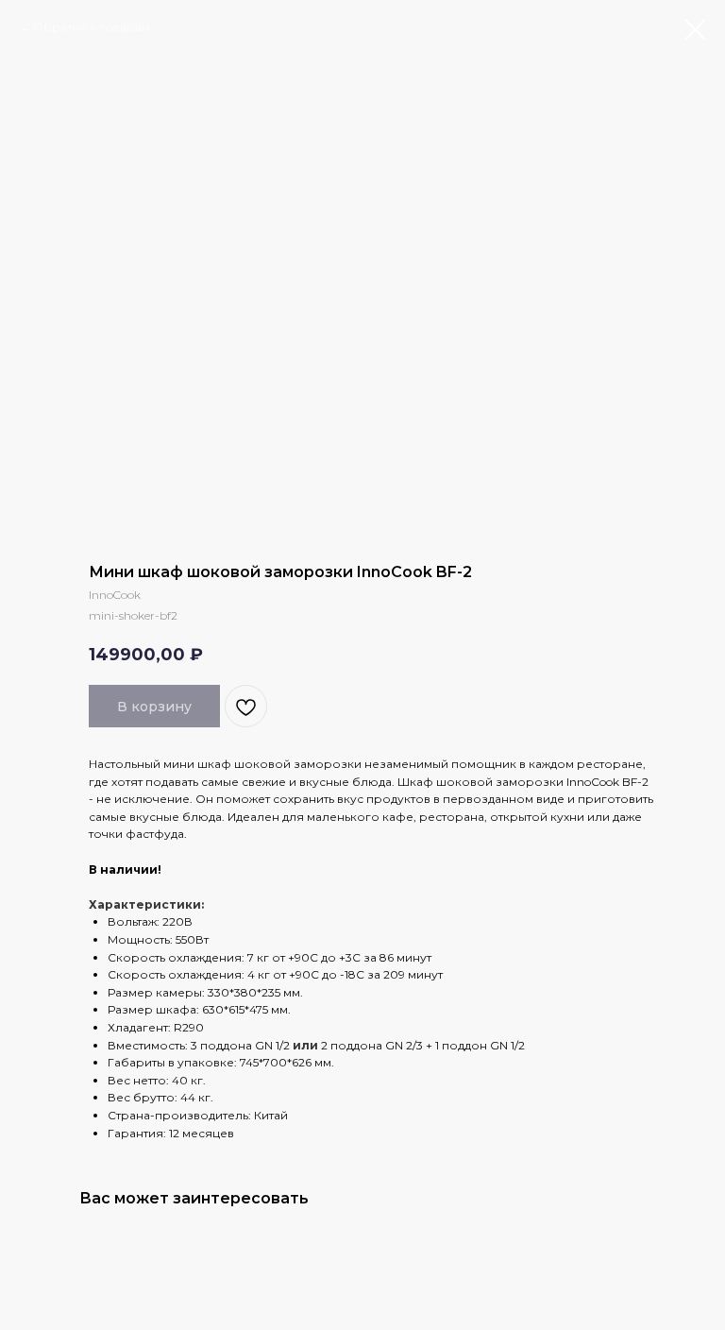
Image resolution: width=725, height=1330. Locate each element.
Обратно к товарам (91, 27)
